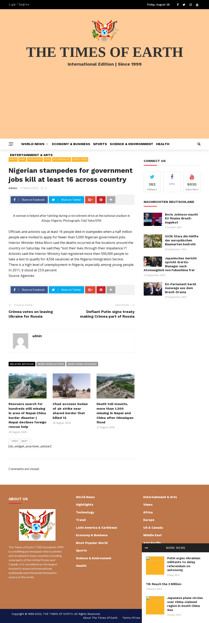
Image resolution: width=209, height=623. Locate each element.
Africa (148, 512)
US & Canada (153, 527)
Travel (81, 520)
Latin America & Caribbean (96, 527)
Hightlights (84, 504)
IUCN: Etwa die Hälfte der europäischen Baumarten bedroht (181, 240)
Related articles (22, 364)
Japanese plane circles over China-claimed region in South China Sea (185, 604)
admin (13, 188)
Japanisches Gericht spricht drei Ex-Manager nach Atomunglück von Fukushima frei (170, 264)
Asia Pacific (152, 543)
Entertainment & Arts (31, 155)
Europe (148, 520)
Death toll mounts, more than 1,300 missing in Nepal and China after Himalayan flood (115, 413)
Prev (15, 441)
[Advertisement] (104, 107)
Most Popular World (92, 543)
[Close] (146, 547)
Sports (100, 144)
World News (32, 144)
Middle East (152, 535)
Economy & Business (71, 144)
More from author (51, 364)
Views (148, 504)
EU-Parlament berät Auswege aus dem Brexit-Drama (180, 288)
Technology (85, 512)
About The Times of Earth (100, 617)
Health (162, 144)
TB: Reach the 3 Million (163, 584)
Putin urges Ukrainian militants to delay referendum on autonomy (183, 564)
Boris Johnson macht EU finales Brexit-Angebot (181, 218)
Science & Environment (131, 144)
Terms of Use (131, 617)
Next (24, 441)
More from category (82, 364)
